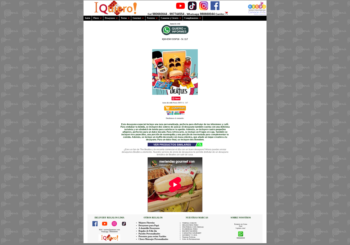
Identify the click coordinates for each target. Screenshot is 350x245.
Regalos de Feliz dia (148, 231)
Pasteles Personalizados (149, 233)
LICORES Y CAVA (189, 235)
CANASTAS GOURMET (191, 233)
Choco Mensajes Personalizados (153, 239)
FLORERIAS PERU (190, 229)
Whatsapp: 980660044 (109, 232)
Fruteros (151, 18)
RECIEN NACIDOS (189, 231)
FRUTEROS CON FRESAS (193, 227)
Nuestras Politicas (188, 237)
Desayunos (110, 18)
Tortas (124, 18)
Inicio (87, 18)
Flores (96, 18)
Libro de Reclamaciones (191, 239)
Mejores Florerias (147, 222)
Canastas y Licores (169, 18)
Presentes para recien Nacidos (152, 236)
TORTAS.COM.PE (189, 223)
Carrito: (220, 14)
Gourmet (137, 18)
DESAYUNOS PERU (190, 225)
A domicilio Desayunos (149, 228)
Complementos (191, 18)
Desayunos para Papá (149, 225)
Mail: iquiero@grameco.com (109, 230)
